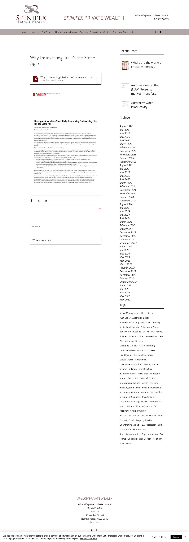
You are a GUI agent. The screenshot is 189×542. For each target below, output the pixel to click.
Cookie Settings (159, 537)
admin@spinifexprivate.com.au (152, 15)
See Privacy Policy (88, 538)
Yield (128, 443)
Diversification (127, 341)
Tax (161, 434)
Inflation (133, 369)
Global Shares (126, 359)
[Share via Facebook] (31, 200)
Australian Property (129, 327)
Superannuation (150, 434)
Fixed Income (126, 355)
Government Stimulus (130, 364)
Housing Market (151, 364)
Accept (176, 537)
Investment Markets (151, 387)
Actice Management (129, 313)
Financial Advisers (146, 350)
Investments (148, 397)
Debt (161, 336)
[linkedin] (156, 32)
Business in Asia (128, 336)
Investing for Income (130, 387)
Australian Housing (150, 322)
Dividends (140, 341)
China (140, 336)
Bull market (157, 331)
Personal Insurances (130, 415)
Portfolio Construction (152, 415)
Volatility (157, 438)
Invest (145, 383)
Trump (123, 438)
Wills (122, 443)
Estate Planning (147, 345)
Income (123, 369)
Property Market (144, 420)
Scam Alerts (125, 429)
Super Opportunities (130, 434)
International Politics (130, 383)
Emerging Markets (129, 345)
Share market (139, 429)
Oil (155, 406)
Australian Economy (129, 322)
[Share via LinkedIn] (45, 200)
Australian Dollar (140, 317)
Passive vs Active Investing (133, 410)
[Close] (185, 537)
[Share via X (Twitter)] (38, 200)
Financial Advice (128, 350)
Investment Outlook (129, 392)
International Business (146, 378)
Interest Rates (126, 378)
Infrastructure (145, 369)
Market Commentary (151, 401)
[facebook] (160, 32)
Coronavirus (151, 336)
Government (141, 359)
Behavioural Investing (130, 331)
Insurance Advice (128, 373)
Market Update (127, 406)
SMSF (160, 424)
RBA (143, 424)
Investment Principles (151, 392)
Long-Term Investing (130, 401)
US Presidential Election (139, 438)
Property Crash (127, 420)
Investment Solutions (130, 397)
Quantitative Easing (129, 424)
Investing (153, 383)
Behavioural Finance (151, 327)
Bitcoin (146, 331)
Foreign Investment (143, 355)
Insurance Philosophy (149, 373)
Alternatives (147, 313)
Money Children (144, 406)
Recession (151, 424)
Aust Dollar (125, 317)
